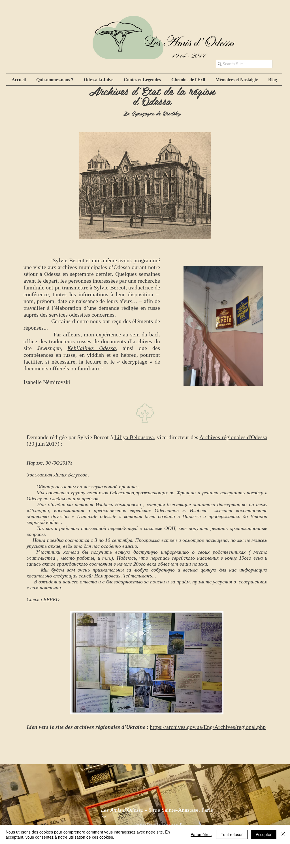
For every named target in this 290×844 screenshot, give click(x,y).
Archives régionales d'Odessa (233, 437)
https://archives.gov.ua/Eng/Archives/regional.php (208, 727)
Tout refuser (232, 834)
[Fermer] (283, 834)
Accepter (264, 834)
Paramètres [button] (201, 834)
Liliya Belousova (134, 437)
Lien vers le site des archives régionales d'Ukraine (86, 727)
